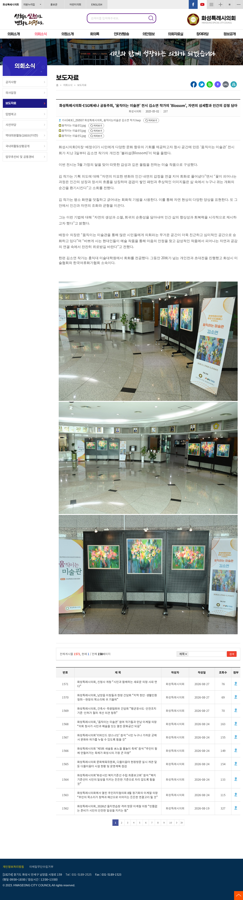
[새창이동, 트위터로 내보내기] (202, 84)
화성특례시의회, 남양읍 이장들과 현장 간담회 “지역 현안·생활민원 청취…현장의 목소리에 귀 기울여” (117, 697)
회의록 (94, 34)
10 (170, 822)
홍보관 (53, 4)
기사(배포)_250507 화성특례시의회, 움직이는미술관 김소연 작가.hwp (101, 120)
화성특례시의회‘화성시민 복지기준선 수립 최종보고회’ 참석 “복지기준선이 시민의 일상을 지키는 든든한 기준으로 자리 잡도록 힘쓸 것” (116, 779)
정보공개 (229, 34)
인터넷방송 (121, 34)
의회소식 (41, 34)
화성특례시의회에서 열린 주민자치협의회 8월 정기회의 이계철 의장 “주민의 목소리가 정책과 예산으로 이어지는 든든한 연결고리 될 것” (117, 795)
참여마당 (202, 34)
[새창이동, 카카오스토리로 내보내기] (218, 86)
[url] (226, 84)
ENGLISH (96, 4)
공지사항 (11, 82)
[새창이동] (193, 4)
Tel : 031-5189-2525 (78, 874)
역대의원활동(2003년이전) (22, 135)
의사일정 (11, 93)
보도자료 (11, 103)
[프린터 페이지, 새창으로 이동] (234, 84)
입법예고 (11, 114)
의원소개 (67, 34)
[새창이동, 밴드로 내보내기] (210, 84)
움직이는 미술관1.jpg (74, 135)
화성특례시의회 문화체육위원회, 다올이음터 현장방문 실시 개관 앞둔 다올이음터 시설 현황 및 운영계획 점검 (117, 764)
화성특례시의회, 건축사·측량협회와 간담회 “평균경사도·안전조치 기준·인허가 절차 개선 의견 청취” (116, 710)
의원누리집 (29, 4)
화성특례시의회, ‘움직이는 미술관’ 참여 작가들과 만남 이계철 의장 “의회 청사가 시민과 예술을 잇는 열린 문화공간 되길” (117, 724)
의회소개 (13, 34)
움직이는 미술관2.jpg (74, 125)
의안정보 (148, 34)
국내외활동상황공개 (18, 146)
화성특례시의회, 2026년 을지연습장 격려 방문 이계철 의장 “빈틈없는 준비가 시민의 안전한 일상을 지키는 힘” (117, 808)
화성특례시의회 (11, 4)
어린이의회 (75, 4)
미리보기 (153, 120)
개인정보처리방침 (13, 866)
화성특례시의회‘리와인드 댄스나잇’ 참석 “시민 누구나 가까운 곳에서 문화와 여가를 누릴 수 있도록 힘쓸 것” (117, 737)
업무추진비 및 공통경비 (20, 157)
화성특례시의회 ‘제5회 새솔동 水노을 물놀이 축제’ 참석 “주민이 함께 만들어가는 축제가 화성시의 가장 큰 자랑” (117, 750)
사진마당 (11, 125)
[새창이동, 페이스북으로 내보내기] (194, 84)
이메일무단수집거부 (41, 866)
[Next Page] (176, 822)
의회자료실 (175, 34)
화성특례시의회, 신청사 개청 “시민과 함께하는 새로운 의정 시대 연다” (117, 684)
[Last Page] (181, 822)
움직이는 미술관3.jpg (74, 130)
